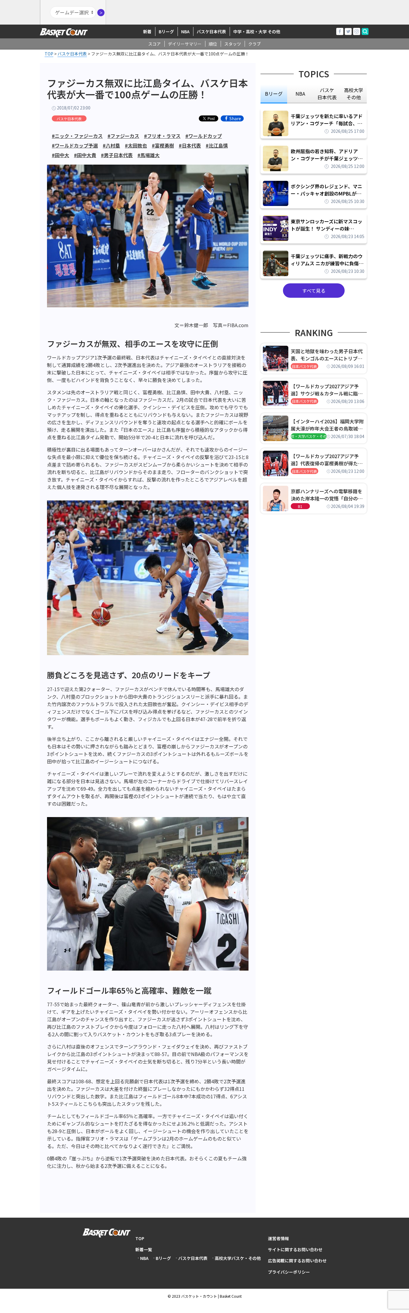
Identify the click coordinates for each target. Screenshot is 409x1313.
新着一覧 (143, 1249)
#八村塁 (111, 145)
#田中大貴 (85, 155)
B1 (300, 506)
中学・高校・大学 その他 (256, 31)
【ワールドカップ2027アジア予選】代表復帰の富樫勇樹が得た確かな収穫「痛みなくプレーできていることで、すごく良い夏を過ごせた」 (327, 459)
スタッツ (232, 44)
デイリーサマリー (185, 44)
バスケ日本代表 (211, 31)
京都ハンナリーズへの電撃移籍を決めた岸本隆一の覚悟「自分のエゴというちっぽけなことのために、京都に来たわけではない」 (327, 495)
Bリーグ (166, 31)
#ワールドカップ (203, 135)
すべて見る (313, 290)
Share (235, 118)
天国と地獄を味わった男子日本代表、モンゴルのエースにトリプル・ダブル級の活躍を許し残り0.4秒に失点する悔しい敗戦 (327, 355)
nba (300, 93)
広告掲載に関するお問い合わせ (297, 1261)
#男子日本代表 (117, 155)
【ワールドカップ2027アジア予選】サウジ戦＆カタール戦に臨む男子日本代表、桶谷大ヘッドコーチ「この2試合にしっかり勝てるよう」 (327, 390)
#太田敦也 (136, 145)
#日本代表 (190, 145)
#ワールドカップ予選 (75, 145)
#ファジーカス (123, 135)
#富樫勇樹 (163, 145)
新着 (147, 31)
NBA (185, 31)
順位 (213, 44)
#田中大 (60, 155)
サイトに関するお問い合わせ (295, 1249)
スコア (154, 44)
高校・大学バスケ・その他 (309, 436)
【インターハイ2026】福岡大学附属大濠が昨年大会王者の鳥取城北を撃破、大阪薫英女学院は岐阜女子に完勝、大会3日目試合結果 (327, 425)
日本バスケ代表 (304, 366)
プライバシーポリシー (289, 1272)
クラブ (254, 44)
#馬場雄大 (148, 155)
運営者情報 (278, 1238)
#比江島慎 (217, 145)
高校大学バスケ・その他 (238, 1258)
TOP (139, 1238)
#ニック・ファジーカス (77, 135)
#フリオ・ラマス (162, 135)
